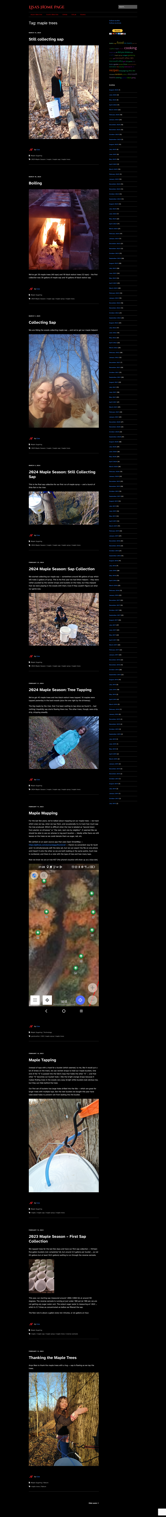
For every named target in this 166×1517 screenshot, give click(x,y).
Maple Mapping (43, 813)
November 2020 (114, 427)
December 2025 (114, 125)
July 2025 (112, 149)
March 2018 (113, 585)
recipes (114, 70)
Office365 (121, 48)
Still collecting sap (46, 39)
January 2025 (114, 179)
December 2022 (114, 303)
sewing (119, 77)
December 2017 (114, 600)
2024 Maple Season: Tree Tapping (60, 689)
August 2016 (113, 680)
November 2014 (114, 774)
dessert (111, 58)
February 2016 (114, 709)
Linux (125, 64)
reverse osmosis (72, 1334)
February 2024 (114, 234)
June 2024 (113, 214)
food (120, 43)
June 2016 (112, 690)
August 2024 (113, 204)
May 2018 (112, 575)
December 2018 (114, 541)
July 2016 (112, 685)
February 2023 (114, 293)
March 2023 (113, 288)
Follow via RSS (114, 21)
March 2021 (113, 407)
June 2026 (113, 95)
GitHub (64, 15)
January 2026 (114, 120)
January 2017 (113, 655)
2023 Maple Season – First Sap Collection (57, 1239)
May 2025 (112, 159)
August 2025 (113, 144)
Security (121, 67)
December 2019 (114, 481)
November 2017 (114, 605)
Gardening (131, 55)
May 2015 (112, 749)
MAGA (114, 43)
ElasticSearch (128, 67)
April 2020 (113, 462)
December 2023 (114, 243)
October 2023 (114, 253)
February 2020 (114, 471)
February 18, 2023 (36, 1053)
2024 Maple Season (38, 545)
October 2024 (114, 194)
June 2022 (113, 333)
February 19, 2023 (36, 807)
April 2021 (113, 402)
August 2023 (113, 263)
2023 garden (129, 61)
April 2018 (113, 580)
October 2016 (114, 670)
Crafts (111, 55)
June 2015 (112, 744)
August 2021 (113, 382)
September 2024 (115, 199)
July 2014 (112, 789)
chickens (111, 74)
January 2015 (113, 764)
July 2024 (112, 209)
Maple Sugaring (36, 156)
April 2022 (113, 343)
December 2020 (114, 422)
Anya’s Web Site (36, 15)
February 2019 (114, 531)
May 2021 (112, 397)
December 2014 (114, 769)
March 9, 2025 (34, 316)
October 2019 (114, 491)
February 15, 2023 (36, 1230)
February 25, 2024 (36, 562)
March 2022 (113, 348)
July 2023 (112, 268)
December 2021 (114, 362)
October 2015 (114, 729)
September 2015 (115, 734)
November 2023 (114, 248)
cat (133, 67)
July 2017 (112, 625)
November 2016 (114, 665)
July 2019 (112, 506)
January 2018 (113, 595)
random (118, 74)
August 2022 (113, 323)
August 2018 (113, 561)
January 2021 (113, 417)
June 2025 (113, 154)
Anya (131, 52)
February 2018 (114, 590)
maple (49, 159)
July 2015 (112, 739)
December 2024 (114, 184)
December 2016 (114, 660)
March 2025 (113, 169)
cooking (130, 47)
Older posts (93, 1503)
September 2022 (115, 318)
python (112, 49)
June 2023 (113, 273)
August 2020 (113, 442)
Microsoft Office (116, 61)
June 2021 (112, 392)
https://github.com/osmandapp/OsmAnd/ (47, 845)
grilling (133, 78)
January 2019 (113, 536)
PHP (134, 61)
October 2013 (114, 798)
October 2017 (114, 610)
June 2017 (112, 630)
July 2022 (112, 328)
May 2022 (112, 338)
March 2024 (113, 229)
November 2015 (114, 724)
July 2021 (112, 387)
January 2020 (114, 476)
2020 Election (112, 67)
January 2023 (114, 298)
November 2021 (114, 367)
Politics (125, 74)
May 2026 (112, 100)
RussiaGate (125, 55)
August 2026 (113, 90)
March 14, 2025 (35, 33)
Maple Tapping (42, 1060)
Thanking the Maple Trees (53, 1357)
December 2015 (114, 719)
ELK (116, 52)
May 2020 (112, 457)
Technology (48, 1032)
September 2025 (115, 139)
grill (124, 61)
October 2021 (114, 372)
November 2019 (114, 486)
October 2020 (114, 432)
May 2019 (112, 516)
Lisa (38, 149)
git (114, 58)
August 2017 (113, 620)
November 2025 (114, 130)
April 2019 (112, 521)
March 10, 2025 (35, 177)
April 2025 (113, 164)
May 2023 (112, 278)
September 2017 (114, 615)
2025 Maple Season (38, 159)
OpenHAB (124, 78)
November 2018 (114, 546)
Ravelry (82, 15)
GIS (42, 1036)
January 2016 (113, 714)
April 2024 (113, 224)
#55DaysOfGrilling (123, 71)
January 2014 (113, 793)
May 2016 (112, 694)
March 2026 (113, 110)
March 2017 (113, 645)
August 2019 (113, 501)
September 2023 (115, 258)
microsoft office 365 (124, 58)
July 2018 (112, 566)
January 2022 (114, 357)
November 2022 (114, 308)
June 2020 (113, 452)
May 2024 (112, 219)
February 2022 (114, 352)
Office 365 (131, 71)
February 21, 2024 (36, 683)
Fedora (111, 64)
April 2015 (113, 754)
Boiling (35, 183)
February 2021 (114, 412)
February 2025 (114, 174)
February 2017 (114, 650)
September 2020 (115, 437)
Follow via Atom (115, 23)
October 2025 (114, 134)
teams (111, 43)
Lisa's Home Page (46, 7)
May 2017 (112, 635)
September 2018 (115, 556)
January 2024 (114, 239)
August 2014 (113, 784)
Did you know (124, 52)
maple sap (56, 159)
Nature (46, 1483)
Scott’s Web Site (52, 15)
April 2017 (112, 640)
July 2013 (112, 803)
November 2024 (114, 189)
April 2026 (113, 105)
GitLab (73, 15)
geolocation (35, 1036)
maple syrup (60, 299)
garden (116, 64)
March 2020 (113, 467)
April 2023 (113, 283)
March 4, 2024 (34, 465)
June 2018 (112, 570)
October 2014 (114, 779)
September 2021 (115, 377)
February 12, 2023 (36, 1351)
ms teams (128, 43)
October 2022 (114, 313)
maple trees (66, 159)
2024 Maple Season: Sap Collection (62, 568)
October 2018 (114, 551)
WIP (118, 67)
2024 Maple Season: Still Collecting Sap (62, 474)
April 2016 (113, 699)
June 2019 (112, 511)
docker (121, 64)
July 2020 (112, 447)
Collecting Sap (42, 322)
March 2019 (113, 526)
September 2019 (114, 496)
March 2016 (113, 704)
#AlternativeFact (132, 64)
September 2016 (115, 675)
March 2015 (113, 759)
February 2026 (114, 115)
